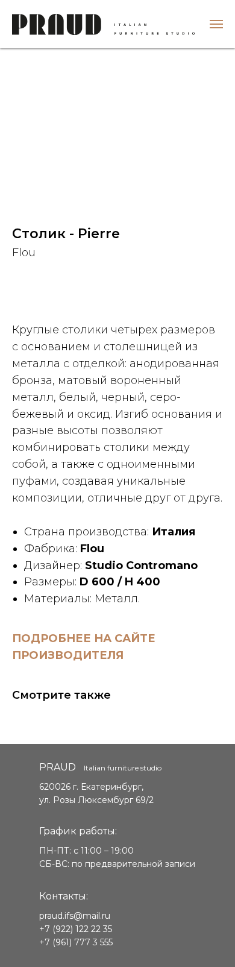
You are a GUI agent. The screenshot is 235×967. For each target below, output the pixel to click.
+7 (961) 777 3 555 (76, 942)
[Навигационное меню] (216, 24)
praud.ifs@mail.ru (74, 915)
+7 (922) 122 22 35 (75, 929)
